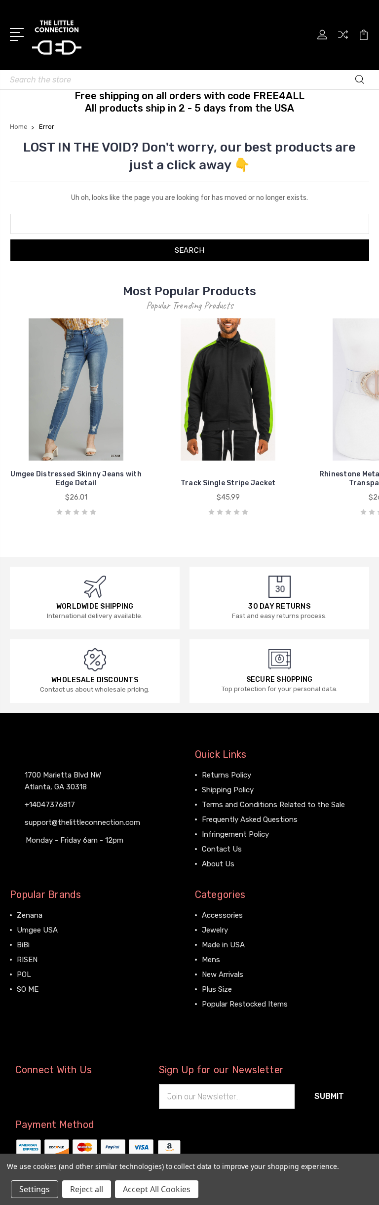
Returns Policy (226, 775)
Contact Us (222, 849)
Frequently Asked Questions (250, 819)
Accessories (222, 915)
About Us (218, 863)
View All (30, 1004)
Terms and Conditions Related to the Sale (273, 804)
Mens (211, 959)
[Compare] (343, 40)
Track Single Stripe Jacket (228, 483)
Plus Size (217, 989)
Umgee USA (37, 930)
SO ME (27, 989)
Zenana (29, 915)
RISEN (27, 959)
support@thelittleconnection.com (82, 822)
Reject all (86, 1189)
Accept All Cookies (156, 1189)
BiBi (23, 944)
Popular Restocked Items (245, 1004)
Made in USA (223, 944)
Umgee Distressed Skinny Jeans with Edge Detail (76, 478)
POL (24, 974)
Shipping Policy (228, 789)
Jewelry (215, 930)
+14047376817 (50, 804)
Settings (34, 1189)
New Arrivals (222, 974)
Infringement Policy (235, 834)
